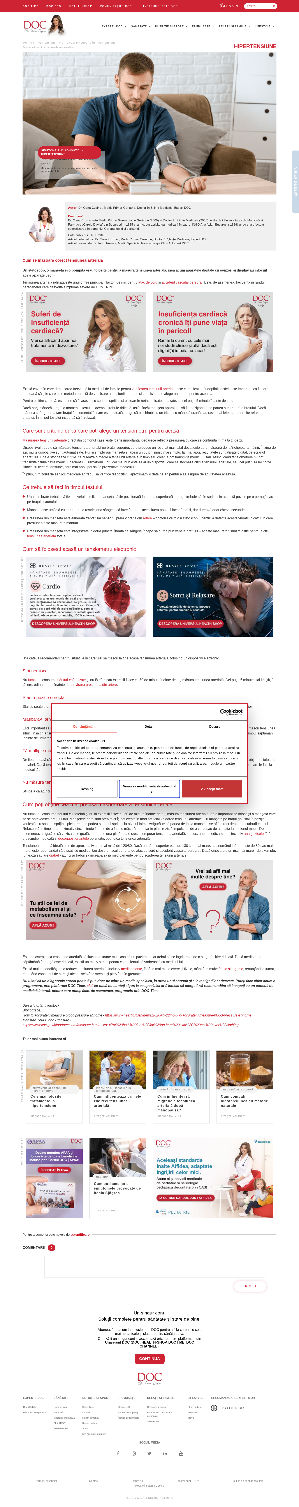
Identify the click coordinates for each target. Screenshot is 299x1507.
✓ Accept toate (212, 789)
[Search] (274, 6)
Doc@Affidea (30, 1407)
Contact (93, 1480)
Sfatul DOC (60, 1423)
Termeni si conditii (46, 1480)
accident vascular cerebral (182, 282)
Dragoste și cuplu (156, 1407)
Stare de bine (195, 1407)
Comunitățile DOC (116, 6)
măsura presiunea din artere (95, 685)
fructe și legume (231, 969)
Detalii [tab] (150, 726)
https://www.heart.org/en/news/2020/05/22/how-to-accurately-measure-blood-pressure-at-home (178, 1015)
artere (147, 518)
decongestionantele (73, 838)
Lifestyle (263, 26)
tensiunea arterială (41, 536)
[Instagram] (134, 1454)
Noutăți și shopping (128, 1412)
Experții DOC (113, 26)
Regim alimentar (90, 1417)
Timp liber (193, 1412)
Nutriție (86, 1412)
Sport (85, 1428)
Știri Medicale (61, 1428)
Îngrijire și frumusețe (128, 1417)
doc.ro (27, 43)
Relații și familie (233, 26)
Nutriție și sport (170, 26)
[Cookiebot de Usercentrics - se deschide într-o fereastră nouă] (223, 712)
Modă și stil (124, 1407)
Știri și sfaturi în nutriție (94, 1434)
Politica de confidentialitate (248, 1480)
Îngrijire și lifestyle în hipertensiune (113, 1089)
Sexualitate (153, 1421)
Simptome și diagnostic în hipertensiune (87, 43)
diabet (54, 855)
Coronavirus (60, 1407)
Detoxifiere (88, 1407)
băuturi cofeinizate (71, 680)
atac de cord (147, 282)
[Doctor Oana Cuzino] (45, 26)
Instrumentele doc (161, 6)
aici (89, 986)
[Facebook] (118, 1454)
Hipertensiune (46, 43)
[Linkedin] (165, 1454)
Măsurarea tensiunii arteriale (45, 440)
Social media (149, 1442)
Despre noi (137, 1480)
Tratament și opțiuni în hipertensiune (49, 1089)
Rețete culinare (90, 1423)
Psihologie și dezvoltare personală (159, 1414)
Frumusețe (201, 26)
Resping (87, 789)
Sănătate (139, 26)
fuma (32, 680)
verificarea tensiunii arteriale (154, 389)
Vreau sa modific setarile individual (149, 786)
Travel (191, 1417)
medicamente (131, 969)
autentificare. (80, 1234)
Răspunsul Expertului (34, 1412)
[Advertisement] (86, 332)
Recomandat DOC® (187, 1480)
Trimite (250, 1286)
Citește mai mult (42, 1116)
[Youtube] (181, 1454)
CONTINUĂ (149, 1358)
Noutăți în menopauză (175, 1089)
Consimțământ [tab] (84, 726)
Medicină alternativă (238, 1089)
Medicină (102, 1177)
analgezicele (254, 834)
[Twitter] (150, 1454)
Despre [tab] (214, 726)
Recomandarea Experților (233, 1398)
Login (232, 6)
